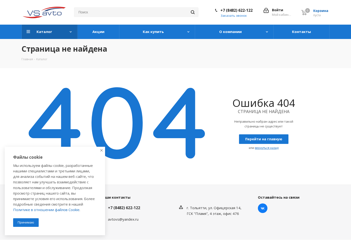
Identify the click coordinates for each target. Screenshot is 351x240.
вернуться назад (266, 148)
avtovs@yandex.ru (123, 219)
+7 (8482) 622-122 (236, 10)
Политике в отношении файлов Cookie (46, 209)
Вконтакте (262, 208)
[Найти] (192, 12)
